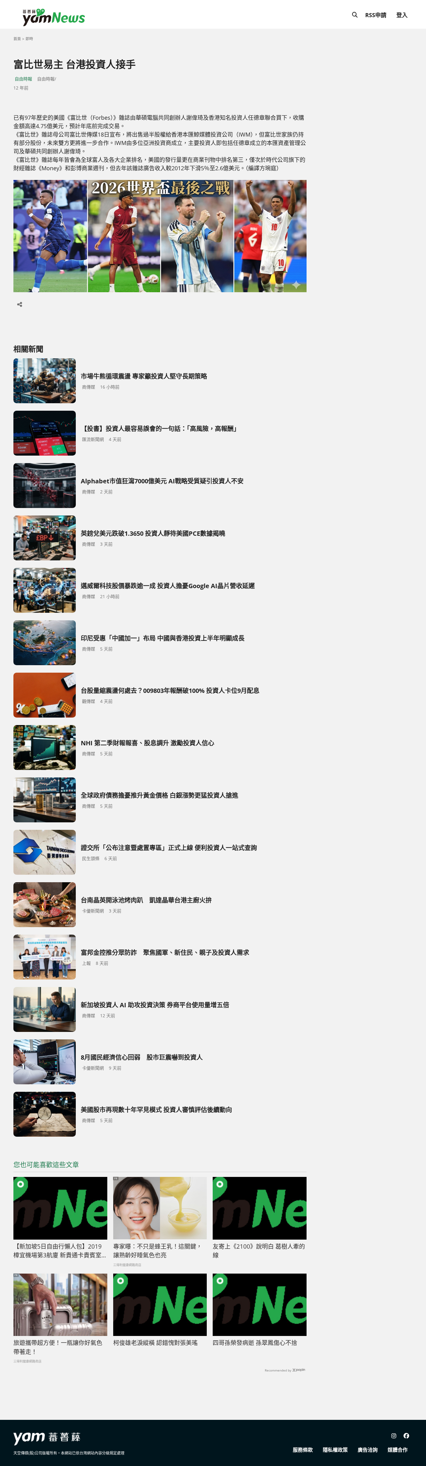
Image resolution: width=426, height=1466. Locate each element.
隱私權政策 (335, 1449)
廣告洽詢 (368, 1449)
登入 (402, 15)
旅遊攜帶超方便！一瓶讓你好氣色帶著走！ (57, 1347)
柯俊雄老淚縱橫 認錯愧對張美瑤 (155, 1343)
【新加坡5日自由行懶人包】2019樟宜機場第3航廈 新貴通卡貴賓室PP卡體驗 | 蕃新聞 (57, 1251)
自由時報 (23, 79)
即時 (29, 38)
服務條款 (303, 1449)
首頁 (17, 38)
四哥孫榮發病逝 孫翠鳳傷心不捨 (255, 1343)
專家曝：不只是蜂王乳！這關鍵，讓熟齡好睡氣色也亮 (157, 1251)
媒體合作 (398, 1449)
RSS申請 (375, 15)
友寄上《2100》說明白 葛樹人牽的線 (259, 1251)
